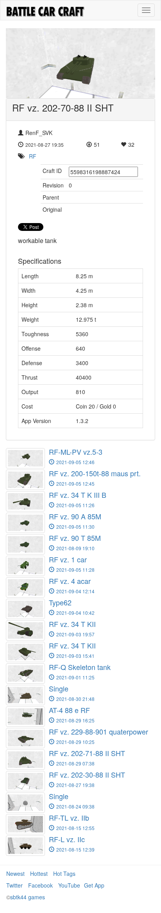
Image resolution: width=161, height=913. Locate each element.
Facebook (40, 885)
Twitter (14, 885)
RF (32, 156)
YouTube (69, 885)
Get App (94, 885)
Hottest (39, 873)
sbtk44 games (27, 897)
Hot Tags (64, 873)
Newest (15, 873)
